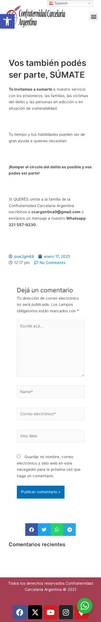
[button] (7, 21)
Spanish (60, 3)
